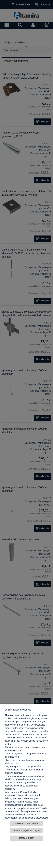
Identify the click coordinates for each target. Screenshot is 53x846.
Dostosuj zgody (26, 838)
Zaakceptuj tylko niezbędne (26, 830)
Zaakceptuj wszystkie (26, 823)
